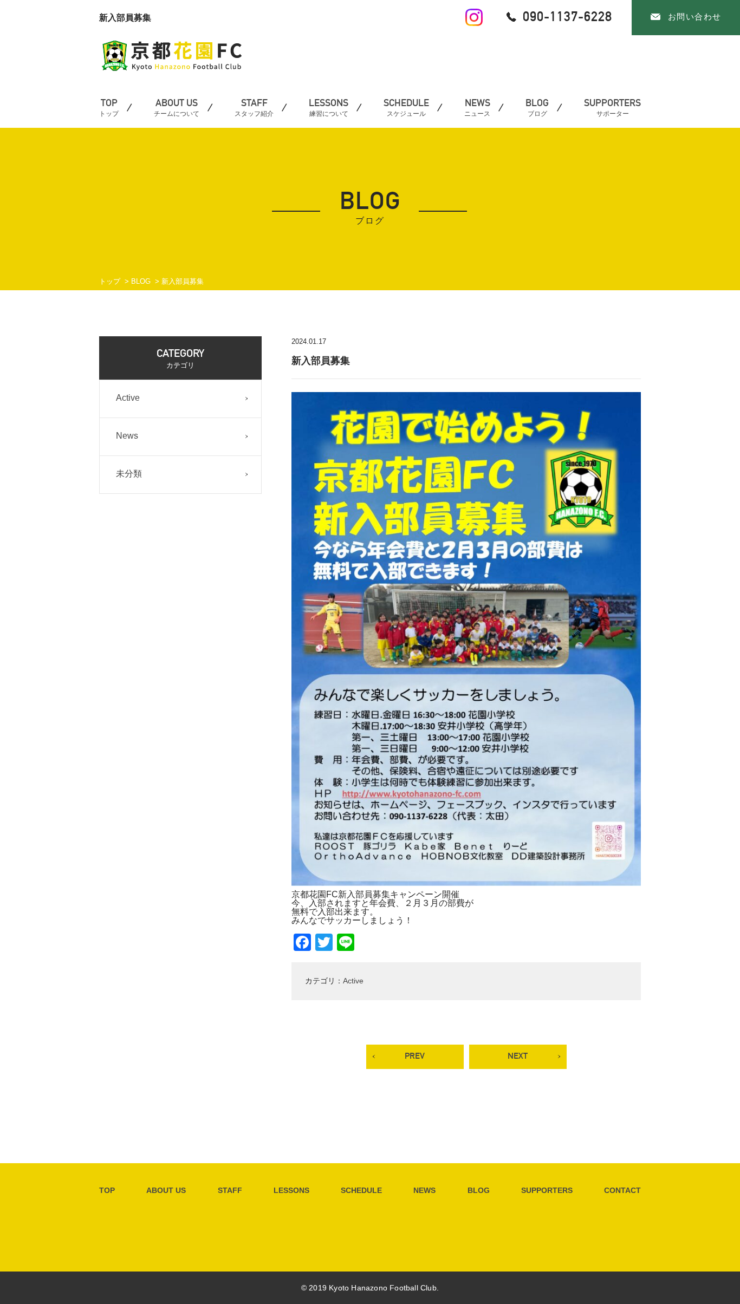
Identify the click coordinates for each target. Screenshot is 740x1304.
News (127, 436)
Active (353, 980)
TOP (107, 1190)
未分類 (129, 474)
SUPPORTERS (547, 1190)
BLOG (141, 281)
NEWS (424, 1190)
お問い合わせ (695, 16)
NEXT (518, 1056)
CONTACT (622, 1190)
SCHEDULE (361, 1190)
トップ (109, 281)
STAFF (230, 1190)
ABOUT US (166, 1190)
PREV (415, 1056)
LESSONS (291, 1190)
